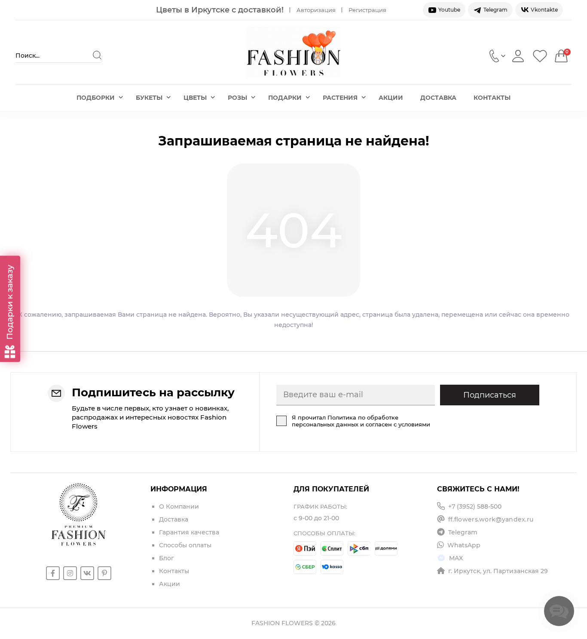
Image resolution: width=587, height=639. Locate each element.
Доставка (438, 98)
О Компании (179, 506)
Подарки (285, 98)
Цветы (195, 98)
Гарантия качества (189, 532)
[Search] (97, 55)
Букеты (149, 98)
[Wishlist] (539, 55)
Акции (391, 98)
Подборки (95, 98)
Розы (237, 98)
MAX (456, 558)
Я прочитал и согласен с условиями (361, 421)
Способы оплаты (185, 545)
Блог (166, 558)
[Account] (518, 55)
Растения (340, 98)
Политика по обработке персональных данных (345, 421)
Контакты (492, 98)
